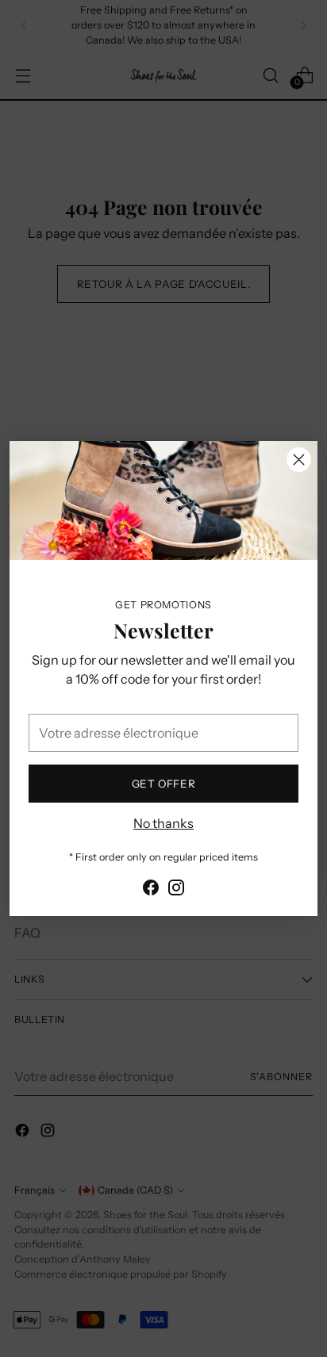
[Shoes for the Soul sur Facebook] (150, 890)
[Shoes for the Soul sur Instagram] (176, 890)
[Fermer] (299, 459)
